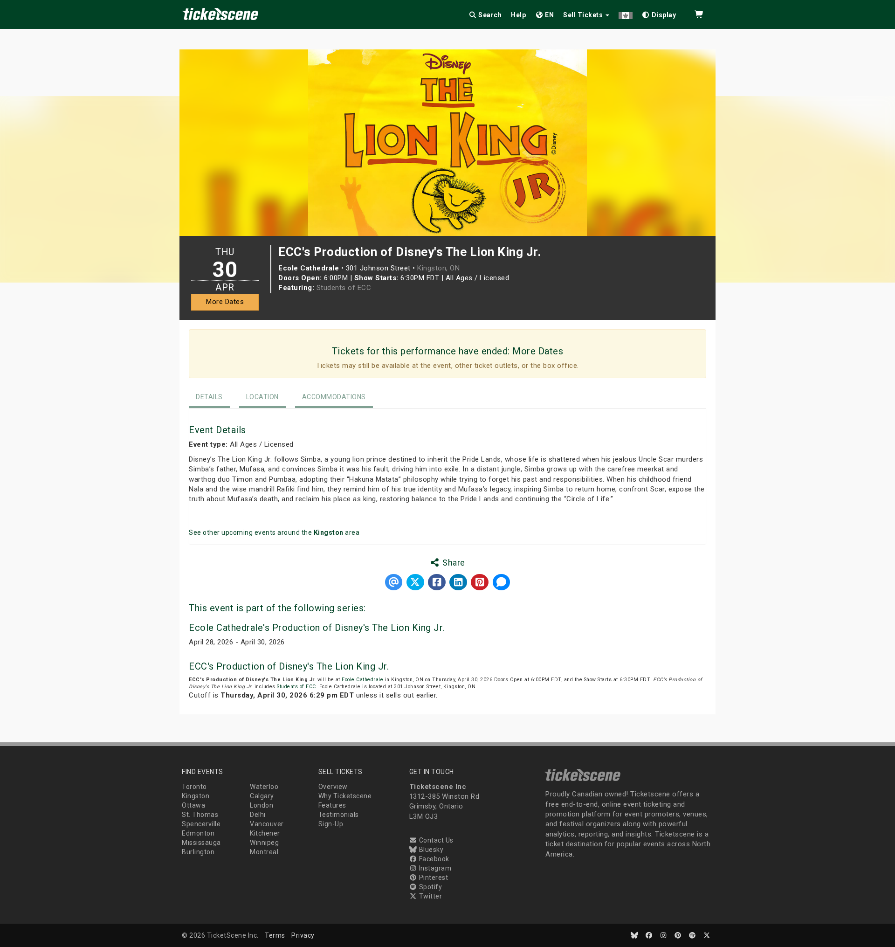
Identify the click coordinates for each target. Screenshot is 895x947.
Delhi (258, 814)
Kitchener (265, 833)
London (261, 805)
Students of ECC (344, 287)
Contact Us (435, 840)
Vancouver (267, 824)
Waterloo (264, 786)
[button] (625, 13)
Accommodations (334, 397)
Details (209, 397)
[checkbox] (659, 13)
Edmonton (198, 833)
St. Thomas (200, 814)
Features (332, 805)
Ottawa (193, 805)
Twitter (429, 896)
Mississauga (201, 842)
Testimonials (338, 814)
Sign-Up (331, 824)
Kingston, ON (438, 268)
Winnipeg (264, 842)
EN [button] (549, 15)
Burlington (198, 852)
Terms (275, 935)
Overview (333, 786)
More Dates (225, 301)
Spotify (429, 887)
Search (489, 15)
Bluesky (430, 849)
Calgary (262, 796)
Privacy (303, 935)
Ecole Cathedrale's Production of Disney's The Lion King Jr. (317, 627)
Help (518, 15)
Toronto (194, 786)
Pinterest (432, 877)
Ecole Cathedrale (362, 680)
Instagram (434, 868)
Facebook (433, 859)
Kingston (195, 796)
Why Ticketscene (345, 796)
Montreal (264, 852)
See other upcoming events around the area (274, 532)
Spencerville (201, 824)
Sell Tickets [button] (584, 15)
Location (262, 397)
